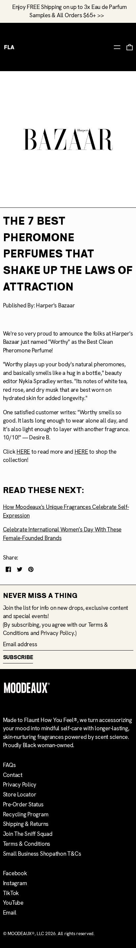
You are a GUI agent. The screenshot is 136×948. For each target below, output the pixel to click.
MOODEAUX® (21, 933)
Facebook (15, 873)
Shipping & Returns (26, 824)
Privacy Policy (57, 633)
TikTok (11, 893)
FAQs (9, 765)
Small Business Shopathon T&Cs (42, 853)
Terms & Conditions (27, 843)
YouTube (13, 902)
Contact (12, 775)
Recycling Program (26, 814)
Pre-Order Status (23, 804)
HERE (23, 451)
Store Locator (19, 794)
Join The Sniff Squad (27, 833)
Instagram (15, 883)
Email (10, 912)
